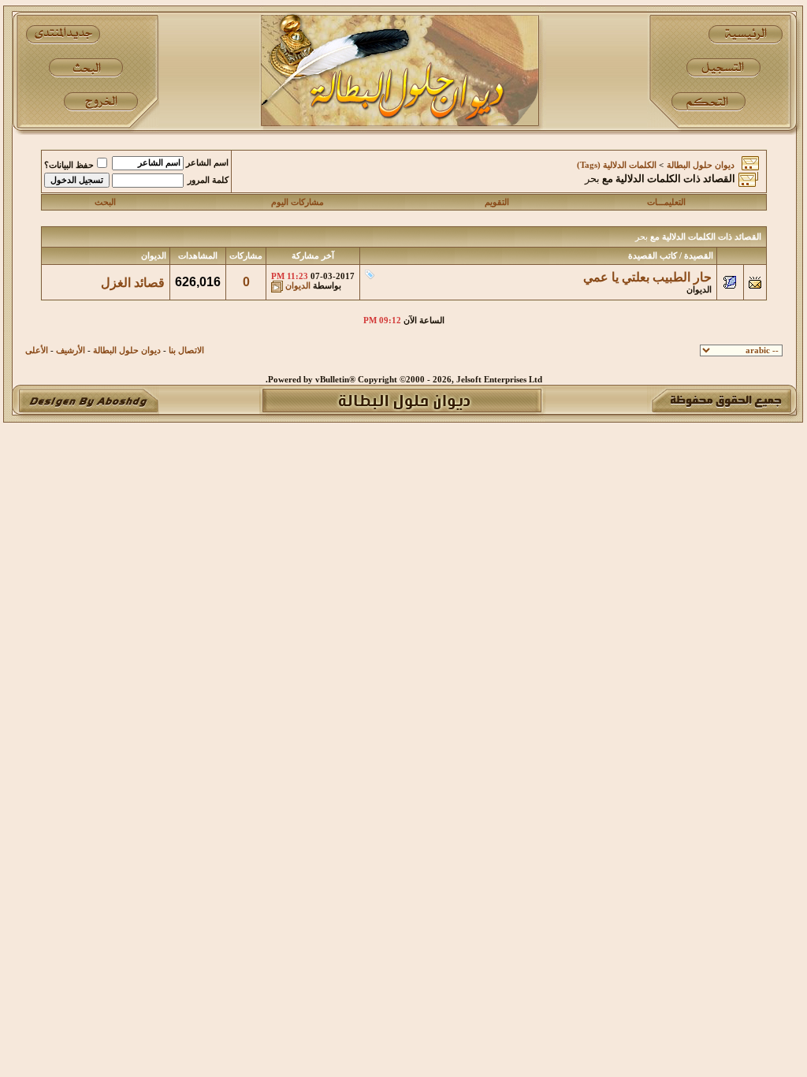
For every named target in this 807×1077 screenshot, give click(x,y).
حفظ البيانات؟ (69, 165)
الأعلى (36, 350)
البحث (105, 202)
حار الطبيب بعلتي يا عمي (647, 277)
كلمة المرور (208, 180)
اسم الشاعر (207, 162)
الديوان (699, 289)
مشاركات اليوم (297, 202)
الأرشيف (70, 350)
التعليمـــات (666, 202)
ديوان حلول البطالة (700, 165)
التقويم (497, 202)
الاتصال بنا (186, 350)
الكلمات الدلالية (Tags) (616, 165)
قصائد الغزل (133, 282)
